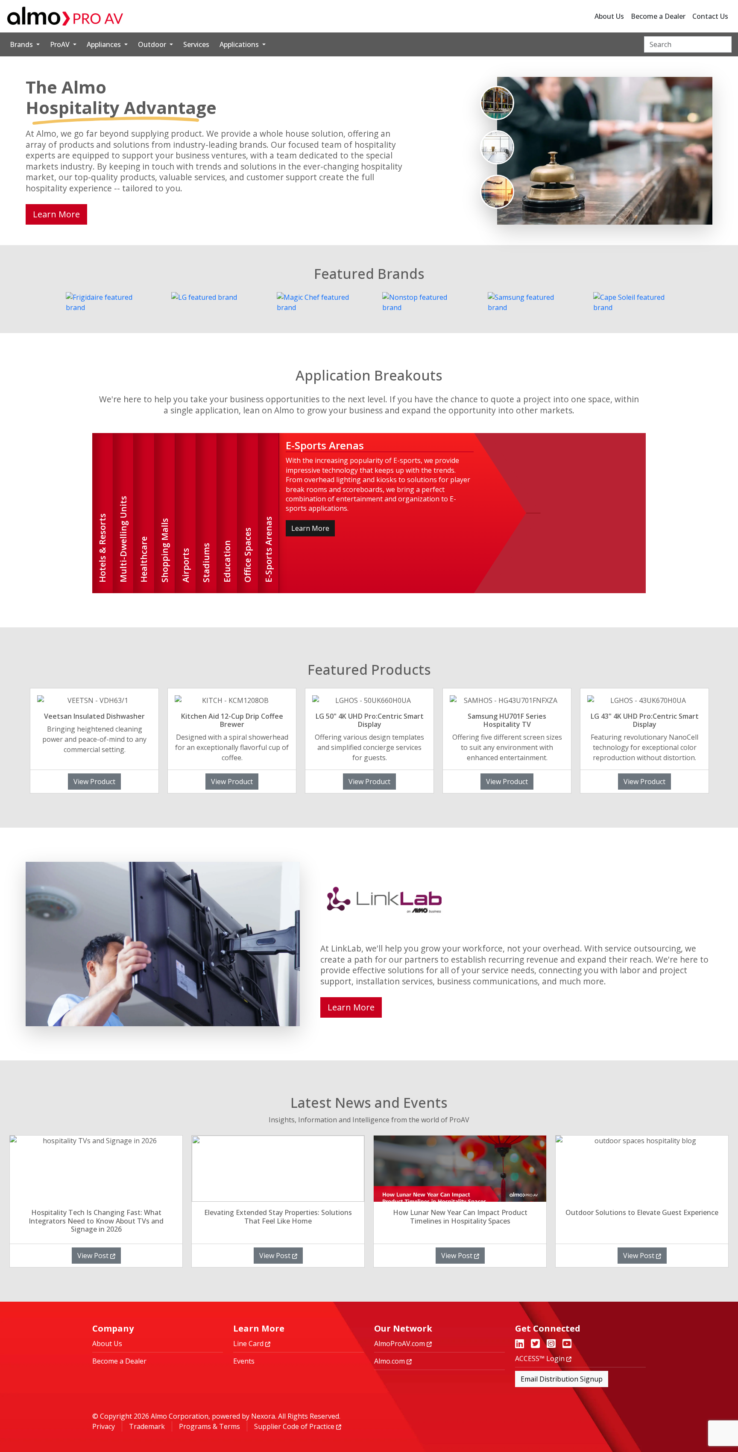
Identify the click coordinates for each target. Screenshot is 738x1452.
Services (196, 44)
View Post (93, 1255)
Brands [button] (22, 44)
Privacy (103, 1426)
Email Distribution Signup (562, 1379)
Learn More (310, 528)
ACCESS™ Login (540, 1358)
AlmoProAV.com (400, 1343)
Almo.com (390, 1361)
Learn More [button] (56, 214)
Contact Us (710, 16)
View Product (94, 781)
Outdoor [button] (153, 44)
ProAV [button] (60, 44)
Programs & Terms (209, 1426)
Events (244, 1361)
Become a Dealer (658, 16)
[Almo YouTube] (566, 1344)
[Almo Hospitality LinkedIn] (519, 1344)
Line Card (249, 1343)
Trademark (147, 1426)
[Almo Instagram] (551, 1344)
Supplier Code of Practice (295, 1426)
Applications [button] (240, 44)
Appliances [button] (105, 44)
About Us (609, 16)
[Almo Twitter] (535, 1344)
